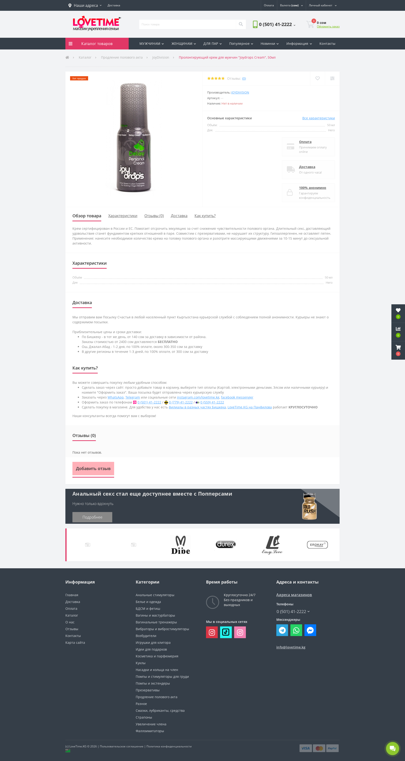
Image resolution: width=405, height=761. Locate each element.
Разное (141, 703)
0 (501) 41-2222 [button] (291, 611)
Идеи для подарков (151, 649)
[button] (85, 5)
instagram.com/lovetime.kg (198, 397)
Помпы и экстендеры (153, 683)
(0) (244, 78)
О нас (70, 622)
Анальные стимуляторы (155, 595)
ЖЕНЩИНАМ (182, 43)
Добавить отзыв (93, 468)
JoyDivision (160, 57)
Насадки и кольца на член (157, 669)
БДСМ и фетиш (148, 608)
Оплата (305, 141)
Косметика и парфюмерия (157, 656)
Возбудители (146, 635)
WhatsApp (116, 397)
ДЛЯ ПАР (210, 43)
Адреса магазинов (294, 594)
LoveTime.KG (77, 746)
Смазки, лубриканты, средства (160, 710)
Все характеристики (318, 118)
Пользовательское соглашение (121, 746)
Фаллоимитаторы (150, 731)
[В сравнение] (332, 78)
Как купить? (205, 215)
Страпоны (144, 717)
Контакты (327, 43)
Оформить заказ (328, 26)
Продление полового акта (122, 57)
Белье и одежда (148, 601)
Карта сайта (75, 642)
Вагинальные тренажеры (156, 622)
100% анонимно (312, 187)
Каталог (85, 57)
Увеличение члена (151, 724)
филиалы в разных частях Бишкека (197, 407)
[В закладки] (317, 78)
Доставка (307, 167)
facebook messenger (237, 397)
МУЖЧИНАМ (149, 43)
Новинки (268, 43)
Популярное (239, 43)
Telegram (132, 397)
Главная (71, 595)
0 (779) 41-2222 (181, 402)
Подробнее (92, 517)
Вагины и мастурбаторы (155, 615)
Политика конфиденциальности (169, 746)
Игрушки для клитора (153, 642)
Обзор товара (86, 216)
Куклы (141, 663)
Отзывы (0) (154, 215)
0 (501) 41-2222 (266, 37)
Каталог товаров (97, 43)
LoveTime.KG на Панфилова (250, 407)
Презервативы (148, 690)
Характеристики (122, 215)
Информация (297, 43)
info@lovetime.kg (291, 647)
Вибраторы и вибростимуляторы (162, 629)
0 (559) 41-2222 (212, 402)
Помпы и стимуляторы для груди (162, 676)
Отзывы (71, 629)
